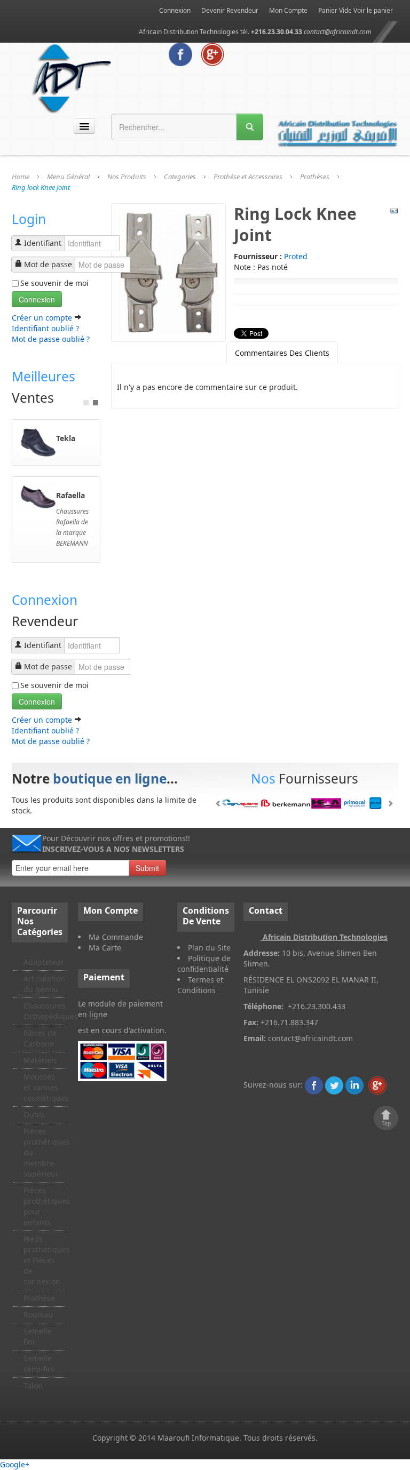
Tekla (65, 438)
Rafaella (70, 495)
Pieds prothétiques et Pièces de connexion (44, 1260)
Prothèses (314, 176)
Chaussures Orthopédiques (44, 1011)
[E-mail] (394, 210)
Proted (296, 256)
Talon (33, 1385)
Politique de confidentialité (204, 963)
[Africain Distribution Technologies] (314, 1085)
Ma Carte (105, 947)
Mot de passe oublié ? (51, 339)
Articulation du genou (44, 983)
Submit (147, 867)
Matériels (40, 1060)
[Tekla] (38, 441)
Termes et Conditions (200, 984)
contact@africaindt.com (338, 31)
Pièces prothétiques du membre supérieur (44, 1152)
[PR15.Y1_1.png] (168, 272)
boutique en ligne (110, 778)
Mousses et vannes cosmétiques (44, 1087)
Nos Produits (126, 176)
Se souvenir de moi (54, 283)
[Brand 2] (304, 803)
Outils (34, 1114)
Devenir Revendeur (229, 10)
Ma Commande (116, 937)
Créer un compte (43, 318)
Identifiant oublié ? (45, 328)
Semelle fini (37, 1336)
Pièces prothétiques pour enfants (44, 1206)
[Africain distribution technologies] (72, 77)
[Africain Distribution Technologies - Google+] (212, 54)
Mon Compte (288, 10)
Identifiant (42, 243)
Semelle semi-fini (38, 1363)
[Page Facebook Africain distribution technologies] (180, 54)
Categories (180, 176)
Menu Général (68, 176)
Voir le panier (373, 10)
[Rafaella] (38, 496)
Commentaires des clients (282, 353)
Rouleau (38, 1314)
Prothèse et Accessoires (248, 176)
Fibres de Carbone (40, 1038)
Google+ (14, 1464)
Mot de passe (48, 264)
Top (386, 1123)
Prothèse (39, 1298)
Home (20, 176)
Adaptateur (43, 962)
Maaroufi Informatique (198, 1438)
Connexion (175, 10)
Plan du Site (209, 947)
